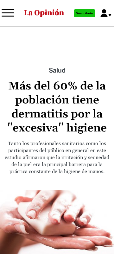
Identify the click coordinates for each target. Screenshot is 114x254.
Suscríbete (84, 13)
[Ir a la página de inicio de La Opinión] (44, 13)
